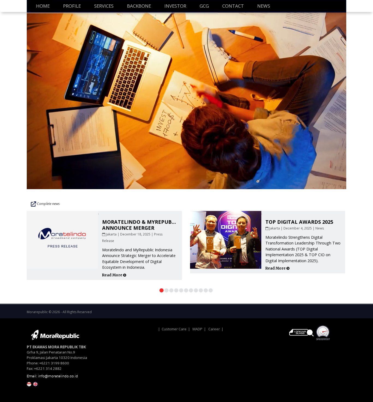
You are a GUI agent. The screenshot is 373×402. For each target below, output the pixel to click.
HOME (43, 6)
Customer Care (174, 329)
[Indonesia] (29, 384)
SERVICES (104, 6)
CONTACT (233, 6)
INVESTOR (175, 6)
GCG (204, 6)
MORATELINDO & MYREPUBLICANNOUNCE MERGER (141, 225)
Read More (112, 275)
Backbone (139, 6)
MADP (197, 329)
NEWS (263, 6)
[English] (35, 384)
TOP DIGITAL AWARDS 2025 (299, 222)
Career (214, 329)
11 (211, 290)
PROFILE (72, 6)
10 (206, 290)
